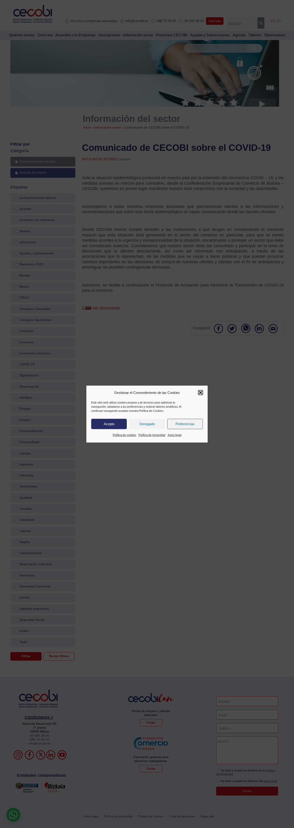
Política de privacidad (152, 435)
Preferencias (185, 424)
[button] (200, 392)
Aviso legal (174, 435)
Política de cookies (124, 435)
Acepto (109, 424)
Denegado (147, 424)
